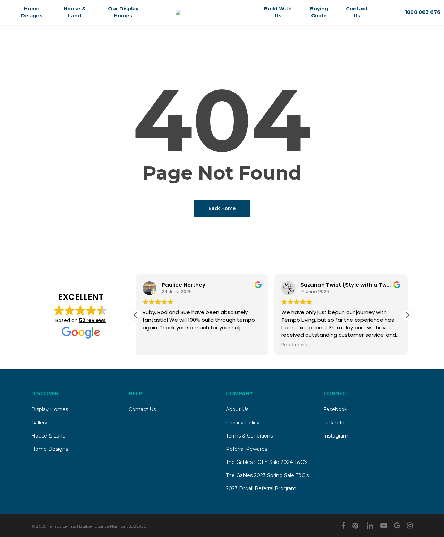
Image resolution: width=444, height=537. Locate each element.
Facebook (335, 409)
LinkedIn (333, 422)
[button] (407, 315)
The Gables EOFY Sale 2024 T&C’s (266, 462)
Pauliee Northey (183, 284)
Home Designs (49, 449)
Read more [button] (294, 345)
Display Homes (49, 409)
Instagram (335, 436)
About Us (237, 409)
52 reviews (92, 320)
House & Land (48, 436)
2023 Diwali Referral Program (261, 488)
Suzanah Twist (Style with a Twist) (348, 284)
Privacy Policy (242, 422)
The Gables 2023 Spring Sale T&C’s (267, 475)
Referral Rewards (246, 449)
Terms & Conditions (249, 436)
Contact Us (142, 409)
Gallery (39, 422)
